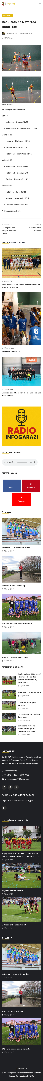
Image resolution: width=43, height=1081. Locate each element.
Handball (7, 15)
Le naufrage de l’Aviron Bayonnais (29, 715)
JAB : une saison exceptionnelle (17, 623)
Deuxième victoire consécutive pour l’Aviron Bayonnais (26, 728)
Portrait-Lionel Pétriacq (13, 585)
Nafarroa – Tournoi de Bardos (16, 547)
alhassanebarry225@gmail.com (17, 779)
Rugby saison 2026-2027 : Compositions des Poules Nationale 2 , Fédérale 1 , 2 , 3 (29, 678)
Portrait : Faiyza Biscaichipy (15, 657)
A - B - (11, 33)
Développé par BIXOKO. (25, 1076)
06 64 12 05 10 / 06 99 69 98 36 (16, 775)
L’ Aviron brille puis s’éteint (27, 703)
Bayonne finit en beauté (29, 692)
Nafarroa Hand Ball (11, 351)
